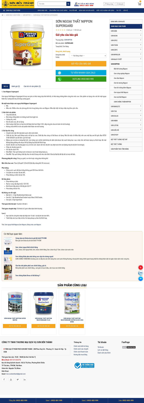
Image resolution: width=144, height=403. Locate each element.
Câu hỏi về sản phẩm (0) (32, 86)
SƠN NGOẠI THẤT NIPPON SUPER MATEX (15, 319)
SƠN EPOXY (114, 135)
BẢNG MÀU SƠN (42, 10)
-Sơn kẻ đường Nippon (121, 83)
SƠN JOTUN (114, 125)
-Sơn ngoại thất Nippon (121, 92)
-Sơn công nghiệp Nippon (122, 73)
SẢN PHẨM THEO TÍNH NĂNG (120, 149)
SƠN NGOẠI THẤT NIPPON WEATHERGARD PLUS (43, 319)
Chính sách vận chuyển (81, 349)
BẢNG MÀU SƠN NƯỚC (118, 21)
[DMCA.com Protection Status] (129, 347)
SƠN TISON (114, 45)
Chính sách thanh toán (81, 352)
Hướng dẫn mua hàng (80, 354)
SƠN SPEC (114, 40)
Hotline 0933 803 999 (83, 79)
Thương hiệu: (60, 40)
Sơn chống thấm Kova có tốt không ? (28, 275)
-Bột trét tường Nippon (120, 69)
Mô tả (6, 86)
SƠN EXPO (114, 50)
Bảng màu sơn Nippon (34, 224)
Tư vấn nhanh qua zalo (83, 72)
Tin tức (118, 10)
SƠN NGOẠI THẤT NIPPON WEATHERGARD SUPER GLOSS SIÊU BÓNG (72, 320)
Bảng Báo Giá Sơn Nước (86, 10)
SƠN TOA (114, 111)
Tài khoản (101, 347)
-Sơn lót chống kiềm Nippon (122, 88)
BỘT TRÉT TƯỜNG (116, 144)
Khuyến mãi (73, 10)
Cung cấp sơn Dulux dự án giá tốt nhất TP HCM (31, 238)
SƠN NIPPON (27, 15)
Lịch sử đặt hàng (103, 350)
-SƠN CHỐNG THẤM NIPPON (122, 102)
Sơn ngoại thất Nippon (12, 224)
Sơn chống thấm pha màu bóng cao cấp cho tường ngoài (34, 256)
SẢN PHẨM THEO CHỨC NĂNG (58, 10)
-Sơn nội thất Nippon (120, 97)
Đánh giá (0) (16, 86)
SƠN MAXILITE (115, 106)
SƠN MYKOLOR (115, 55)
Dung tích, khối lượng (63, 51)
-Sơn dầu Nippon (119, 78)
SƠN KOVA (114, 36)
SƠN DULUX (114, 116)
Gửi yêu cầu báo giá (81, 63)
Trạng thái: (59, 46)
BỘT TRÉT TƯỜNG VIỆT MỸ (119, 139)
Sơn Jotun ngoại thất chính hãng (27, 247)
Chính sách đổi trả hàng (81, 346)
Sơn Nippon (22, 224)
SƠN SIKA (114, 31)
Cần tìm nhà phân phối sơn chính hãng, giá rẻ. (31, 265)
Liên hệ (125, 10)
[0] (139, 4)
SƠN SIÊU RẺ (115, 130)
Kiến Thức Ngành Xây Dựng (105, 10)
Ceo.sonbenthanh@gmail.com (16, 374)
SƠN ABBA (114, 121)
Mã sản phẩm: (60, 43)
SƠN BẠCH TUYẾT (116, 59)
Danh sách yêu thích (104, 353)
